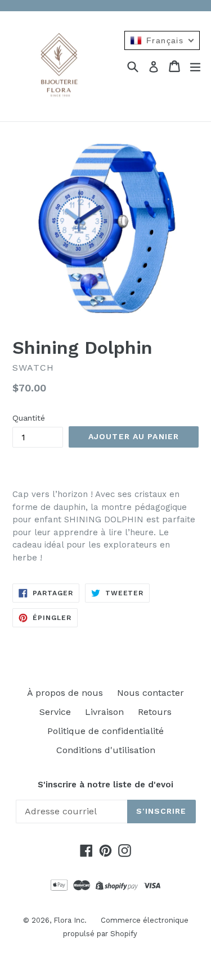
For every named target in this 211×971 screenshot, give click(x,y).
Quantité (28, 417)
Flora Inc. (70, 920)
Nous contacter (150, 692)
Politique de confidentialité (105, 731)
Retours (155, 711)
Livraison (104, 711)
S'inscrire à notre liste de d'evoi (105, 784)
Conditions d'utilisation (105, 750)
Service (55, 711)
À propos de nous (65, 692)
